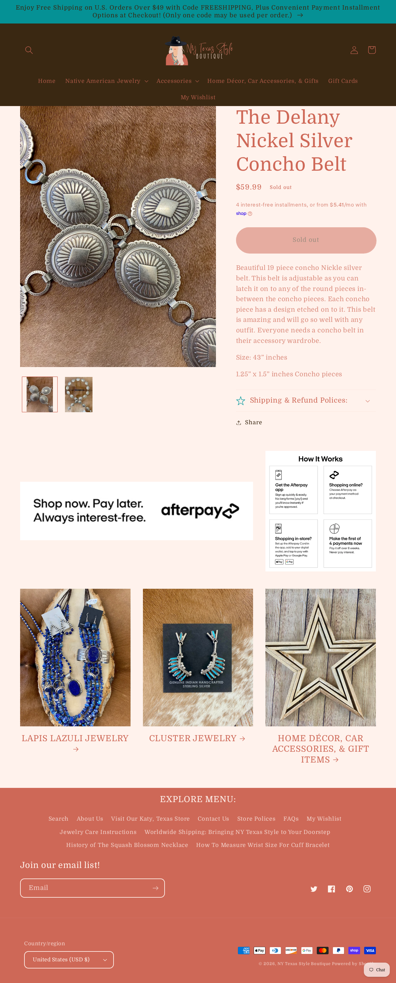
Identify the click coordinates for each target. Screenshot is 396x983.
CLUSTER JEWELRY (193, 738)
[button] (29, 50)
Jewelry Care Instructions (98, 832)
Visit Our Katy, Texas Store (150, 819)
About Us (90, 819)
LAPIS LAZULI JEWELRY (75, 738)
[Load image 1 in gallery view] (40, 394)
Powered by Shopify (354, 963)
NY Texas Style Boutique (305, 963)
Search (59, 819)
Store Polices (256, 819)
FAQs (291, 819)
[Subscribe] (155, 888)
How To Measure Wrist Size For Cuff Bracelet (263, 845)
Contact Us (213, 819)
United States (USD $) (61, 960)
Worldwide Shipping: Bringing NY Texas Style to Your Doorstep (237, 832)
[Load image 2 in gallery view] (79, 394)
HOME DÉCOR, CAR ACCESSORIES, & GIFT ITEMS (320, 749)
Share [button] (253, 422)
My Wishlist (324, 819)
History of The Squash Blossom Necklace (127, 845)
